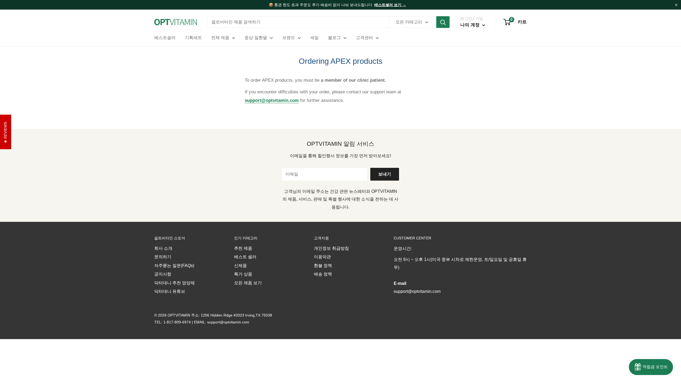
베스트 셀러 (245, 257)
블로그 (334, 37)
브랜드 (288, 37)
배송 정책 (323, 274)
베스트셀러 (165, 37)
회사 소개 (163, 248)
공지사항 (162, 274)
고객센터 (364, 37)
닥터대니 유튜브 (169, 291)
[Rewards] (651, 367)
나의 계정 (470, 24)
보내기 (384, 174)
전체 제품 (220, 37)
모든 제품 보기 (248, 283)
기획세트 (193, 37)
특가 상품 (243, 274)
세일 (314, 37)
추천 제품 (243, 248)
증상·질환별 (255, 37)
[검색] (443, 22)
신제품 (240, 265)
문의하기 (162, 257)
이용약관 (322, 257)
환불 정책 (323, 265)
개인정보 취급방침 (331, 248)
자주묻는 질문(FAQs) (174, 265)
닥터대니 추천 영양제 (174, 283)
